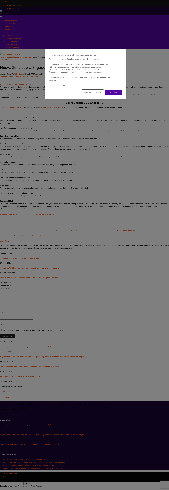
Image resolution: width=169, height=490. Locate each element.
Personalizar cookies (92, 92)
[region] (85, 74)
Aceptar (113, 92)
